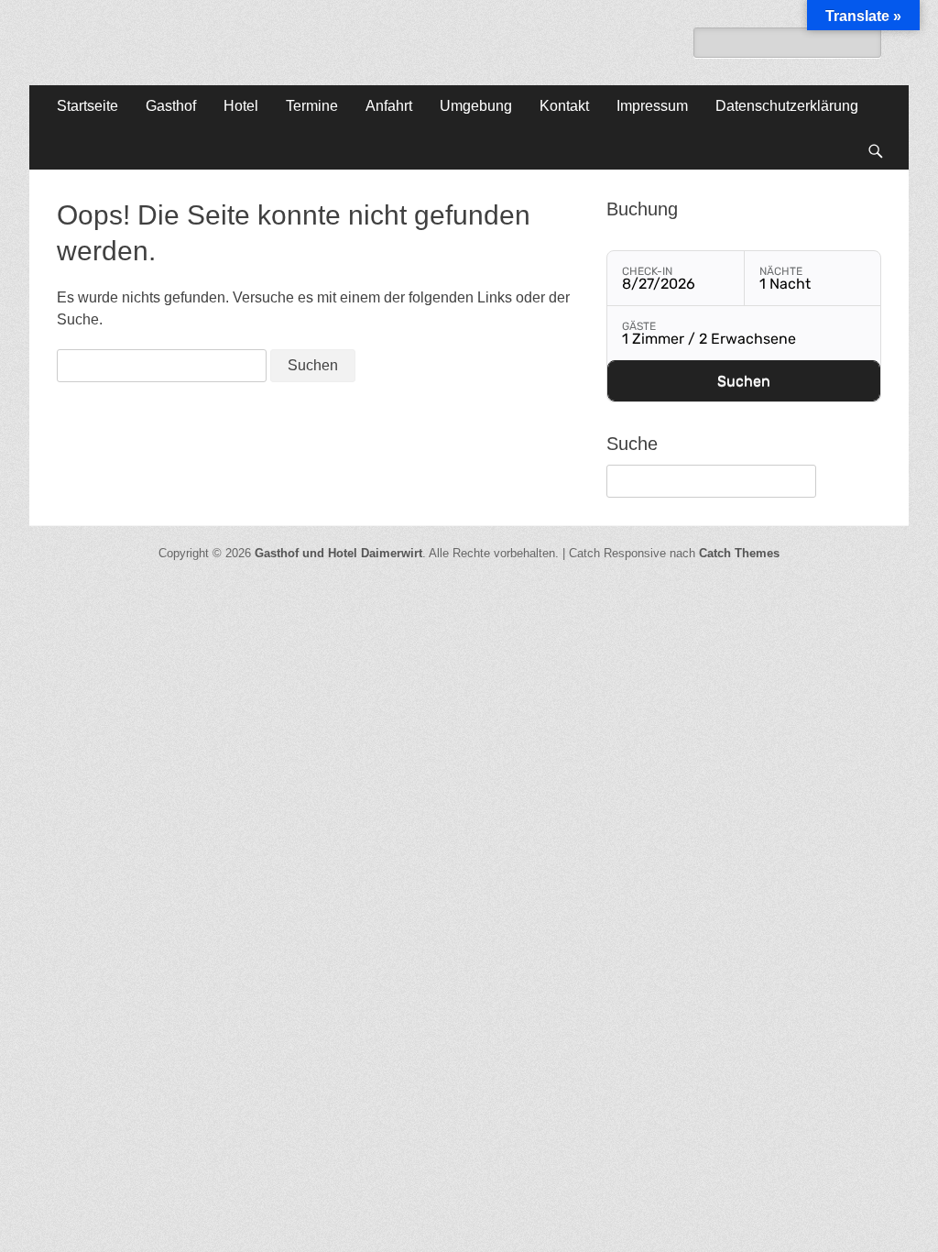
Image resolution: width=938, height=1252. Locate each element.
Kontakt (564, 106)
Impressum (652, 106)
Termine (312, 106)
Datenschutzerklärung (786, 106)
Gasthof (171, 106)
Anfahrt (388, 106)
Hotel (241, 106)
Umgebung (476, 106)
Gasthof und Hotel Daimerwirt (338, 553)
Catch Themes (739, 553)
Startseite (87, 106)
